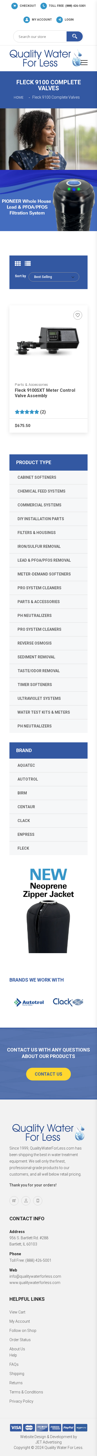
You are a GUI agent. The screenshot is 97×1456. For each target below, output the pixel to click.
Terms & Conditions (26, 1392)
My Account (19, 1321)
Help (13, 1355)
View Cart (17, 1312)
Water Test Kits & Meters (44, 712)
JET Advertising (49, 1442)
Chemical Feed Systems (41, 491)
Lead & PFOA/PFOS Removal (44, 560)
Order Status (20, 1340)
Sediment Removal (36, 657)
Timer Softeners (35, 684)
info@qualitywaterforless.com (35, 1276)
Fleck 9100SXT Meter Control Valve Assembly (45, 393)
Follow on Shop (22, 1330)
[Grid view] (18, 263)
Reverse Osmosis (35, 643)
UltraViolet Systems (39, 698)
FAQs (14, 1364)
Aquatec (26, 765)
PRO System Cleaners (39, 588)
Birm (22, 793)
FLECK (23, 848)
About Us (17, 1349)
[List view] (28, 263)
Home (18, 97)
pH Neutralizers (35, 615)
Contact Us (48, 1074)
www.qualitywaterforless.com (34, 1282)
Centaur (26, 807)
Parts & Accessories (31, 385)
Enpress (26, 834)
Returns (16, 1383)
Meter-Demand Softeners (44, 574)
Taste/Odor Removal (39, 671)
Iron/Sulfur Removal (39, 546)
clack (24, 820)
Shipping (16, 1373)
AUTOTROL (28, 779)
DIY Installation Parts (41, 519)
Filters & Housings (37, 532)
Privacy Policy (21, 1401)
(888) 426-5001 (38, 1260)
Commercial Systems (39, 505)
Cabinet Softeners (37, 477)
